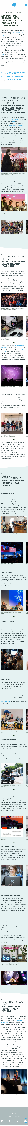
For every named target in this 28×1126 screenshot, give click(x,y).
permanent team (20, 1020)
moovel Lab (7, 801)
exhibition (4, 398)
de (26, 1122)
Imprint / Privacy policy (14, 1116)
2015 (4, 575)
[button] (26, 5)
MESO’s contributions (14, 80)
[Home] (14, 4)
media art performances (13, 396)
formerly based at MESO (15, 125)
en (26, 1119)
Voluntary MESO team (14, 83)
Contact (14, 1113)
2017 (9, 575)
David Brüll (14, 119)
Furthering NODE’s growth (15, 76)
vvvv (2, 54)
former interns (5, 1022)
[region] (14, 228)
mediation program (9, 404)
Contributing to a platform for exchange (16, 73)
